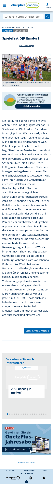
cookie (26, 481)
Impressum (29, 470)
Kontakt (10, 470)
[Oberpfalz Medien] (13, 478)
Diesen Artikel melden (37, 330)
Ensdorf (7, 30)
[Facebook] (44, 478)
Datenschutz (26, 473)
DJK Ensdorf (21, 30)
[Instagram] (30, 478)
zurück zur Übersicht (26, 462)
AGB (45, 470)
